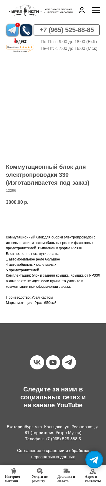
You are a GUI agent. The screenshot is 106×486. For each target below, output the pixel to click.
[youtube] (53, 362)
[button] (81, 10)
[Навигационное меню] (96, 10)
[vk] (37, 362)
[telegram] (69, 362)
